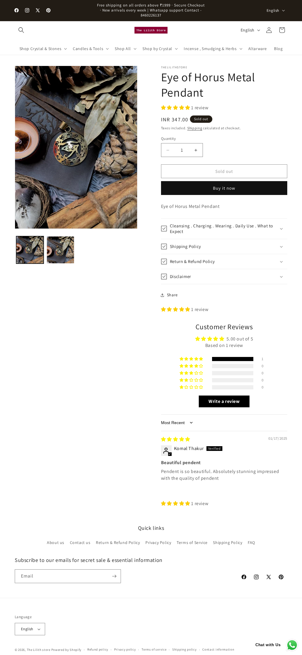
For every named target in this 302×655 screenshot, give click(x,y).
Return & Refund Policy (118, 542)
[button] (21, 30)
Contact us (80, 542)
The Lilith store (38, 650)
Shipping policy (184, 649)
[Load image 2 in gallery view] (60, 250)
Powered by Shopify (66, 650)
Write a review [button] (224, 401)
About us (55, 542)
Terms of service (154, 649)
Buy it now (224, 188)
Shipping (194, 128)
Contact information (218, 649)
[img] (175, 439)
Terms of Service (192, 542)
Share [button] (172, 294)
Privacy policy (125, 649)
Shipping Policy (227, 542)
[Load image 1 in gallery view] (30, 250)
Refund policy (97, 649)
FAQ (251, 542)
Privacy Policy (158, 542)
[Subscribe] (114, 576)
